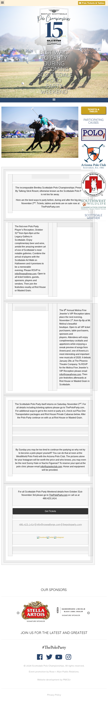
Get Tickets (50, 511)
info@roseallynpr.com (25, 273)
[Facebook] (39, 657)
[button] (2, 2)
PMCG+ (67, 679)
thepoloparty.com (72, 524)
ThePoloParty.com (58, 495)
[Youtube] (58, 657)
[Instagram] (68, 657)
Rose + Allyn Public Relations (64, 671)
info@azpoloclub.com (51, 466)
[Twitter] (49, 657)
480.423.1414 (27, 524)
